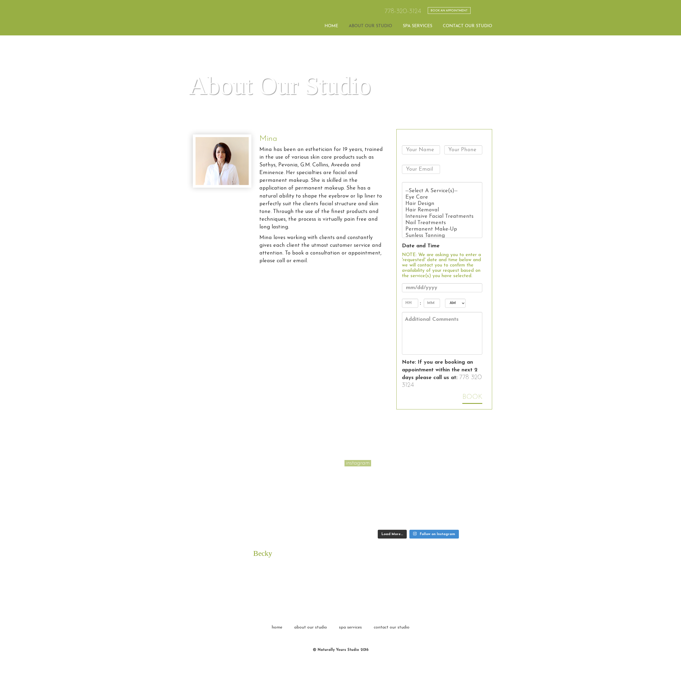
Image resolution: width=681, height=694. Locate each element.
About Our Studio (370, 26)
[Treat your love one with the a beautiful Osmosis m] (362, 497)
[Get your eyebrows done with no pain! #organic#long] (473, 497)
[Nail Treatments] (442, 223)
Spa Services (417, 26)
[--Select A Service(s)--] (442, 191)
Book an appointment (449, 10)
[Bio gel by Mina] (362, 476)
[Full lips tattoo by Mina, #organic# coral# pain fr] (399, 476)
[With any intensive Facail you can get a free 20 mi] (436, 476)
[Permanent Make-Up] (442, 229)
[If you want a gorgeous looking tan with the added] (436, 518)
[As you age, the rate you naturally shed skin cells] (473, 518)
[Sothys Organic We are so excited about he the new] (473, 476)
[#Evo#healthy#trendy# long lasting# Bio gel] (362, 518)
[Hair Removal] (442, 210)
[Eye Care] (442, 197)
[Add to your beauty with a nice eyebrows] (436, 497)
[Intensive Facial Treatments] (442, 216)
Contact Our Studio (467, 26)
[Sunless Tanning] (442, 235)
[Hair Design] (442, 203)
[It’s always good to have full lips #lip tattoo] (399, 497)
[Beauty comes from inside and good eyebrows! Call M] (399, 518)
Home (331, 26)
